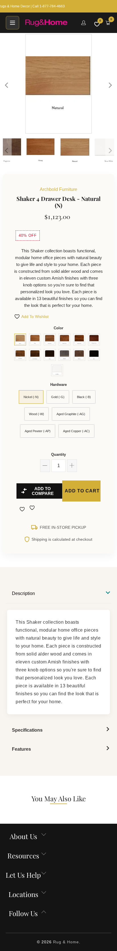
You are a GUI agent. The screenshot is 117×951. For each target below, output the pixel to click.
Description (23, 593)
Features (21, 749)
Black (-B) (84, 397)
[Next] (109, 85)
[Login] (83, 22)
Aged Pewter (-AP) (38, 431)
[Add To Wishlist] (22, 509)
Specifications (27, 730)
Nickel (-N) (31, 397)
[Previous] (7, 85)
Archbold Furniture (58, 189)
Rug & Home (66, 942)
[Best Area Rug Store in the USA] (49, 22)
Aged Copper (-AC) (76, 431)
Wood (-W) (36, 414)
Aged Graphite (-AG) (71, 414)
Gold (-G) (57, 397)
